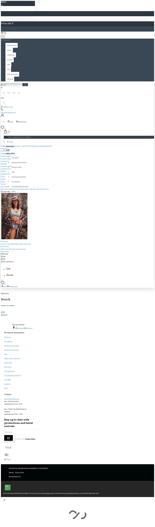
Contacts (7, 384)
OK (7, 486)
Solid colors (5, 186)
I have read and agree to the (20, 439)
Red (6, 189)
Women (18, 146)
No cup (28, 244)
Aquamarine (12, 189)
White (22, 189)
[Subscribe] (8, 438)
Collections (5, 146)
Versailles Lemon (6, 166)
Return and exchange (11, 350)
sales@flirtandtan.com (8, 112)
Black (3, 189)
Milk (34, 189)
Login (11, 122)
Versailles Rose (6, 169)
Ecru (47, 189)
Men (23, 146)
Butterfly (4, 164)
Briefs (13, 244)
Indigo (27, 189)
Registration (22, 122)
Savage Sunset (6, 159)
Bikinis (17, 244)
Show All (42, 146)
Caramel (38, 189)
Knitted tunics (21, 249)
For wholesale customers (12, 375)
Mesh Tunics (5, 249)
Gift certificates (33, 146)
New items (7, 367)
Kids (26, 146)
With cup (23, 244)
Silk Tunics (12, 249)
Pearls (3, 181)
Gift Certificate (9, 371)
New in (12, 146)
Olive (18, 189)
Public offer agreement (12, 358)
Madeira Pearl (5, 174)
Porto (3, 176)
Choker (3, 179)
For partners (8, 341)
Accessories (5, 251)
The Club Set (5, 151)
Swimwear (4, 241)
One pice (4, 244)
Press (6, 388)
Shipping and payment (11, 346)
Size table (7, 380)
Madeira (3, 171)
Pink (30, 189)
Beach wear (5, 246)
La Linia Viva (5, 161)
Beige (44, 189)
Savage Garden (6, 156)
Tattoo (3, 184)
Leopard (4, 148)
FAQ (5, 354)
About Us (7, 337)
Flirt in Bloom (5, 153)
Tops (9, 244)
